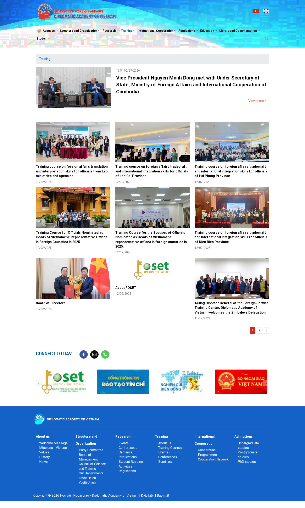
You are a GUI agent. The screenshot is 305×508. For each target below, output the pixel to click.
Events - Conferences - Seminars (129, 447)
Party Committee (91, 450)
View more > (257, 101)
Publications (128, 457)
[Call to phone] (105, 354)
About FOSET (125, 288)
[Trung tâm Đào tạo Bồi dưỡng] (64, 382)
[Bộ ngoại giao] (182, 382)
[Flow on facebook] (83, 354)
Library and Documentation (238, 30)
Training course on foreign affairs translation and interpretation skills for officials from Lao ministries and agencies (72, 171)
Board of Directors (51, 303)
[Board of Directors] (73, 278)
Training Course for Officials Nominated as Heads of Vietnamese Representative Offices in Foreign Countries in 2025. (71, 237)
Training (127, 30)
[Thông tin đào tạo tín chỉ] (123, 382)
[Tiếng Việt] (256, 11)
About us (49, 30)
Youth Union (87, 483)
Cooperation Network (213, 459)
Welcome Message (53, 443)
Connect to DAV (54, 354)
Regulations (127, 471)
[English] (266, 11)
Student (42, 38)
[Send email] (94, 354)
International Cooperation (155, 30)
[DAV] (78, 11)
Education (207, 30)
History (44, 457)
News (43, 462)
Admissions (186, 30)
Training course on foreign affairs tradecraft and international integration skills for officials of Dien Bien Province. (231, 237)
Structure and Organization (79, 30)
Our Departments (91, 473)
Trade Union (87, 478)
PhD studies (247, 462)
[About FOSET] (152, 270)
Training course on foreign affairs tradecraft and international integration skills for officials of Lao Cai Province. (151, 171)
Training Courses (170, 448)
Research (109, 30)
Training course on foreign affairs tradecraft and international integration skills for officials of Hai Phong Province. (231, 171)
